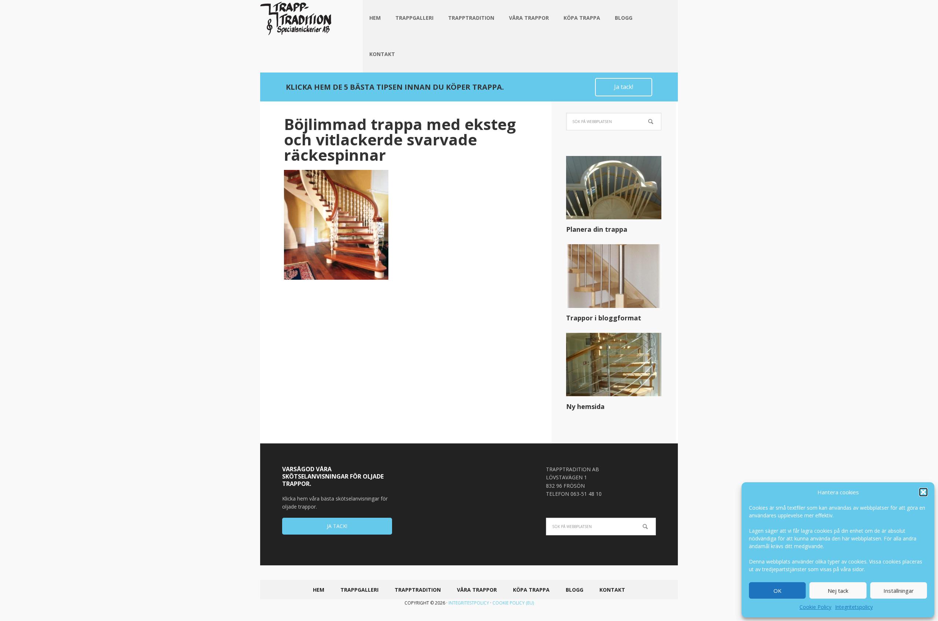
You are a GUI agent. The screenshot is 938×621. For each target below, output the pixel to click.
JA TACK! (337, 526)
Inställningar (898, 590)
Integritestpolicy (468, 603)
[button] (923, 492)
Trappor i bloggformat (603, 317)
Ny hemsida (585, 406)
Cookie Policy (815, 606)
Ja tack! (623, 87)
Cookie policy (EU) (513, 603)
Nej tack (838, 590)
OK (777, 590)
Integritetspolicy (854, 606)
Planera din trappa (596, 229)
